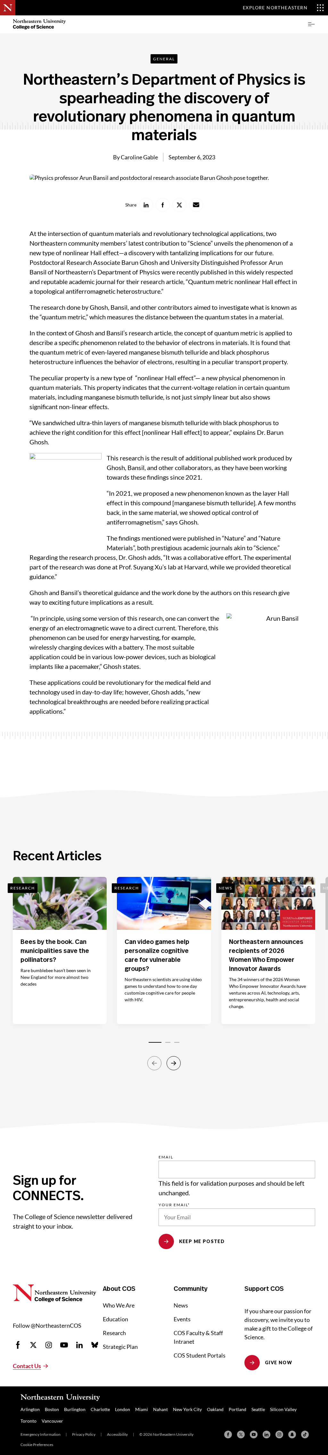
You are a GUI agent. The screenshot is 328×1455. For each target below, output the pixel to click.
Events (182, 1319)
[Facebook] (228, 1434)
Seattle (258, 1409)
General (164, 58)
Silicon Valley (283, 1409)
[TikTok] (305, 1434)
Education (115, 1319)
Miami (141, 1409)
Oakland (215, 1409)
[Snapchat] (292, 1434)
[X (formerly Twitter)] (241, 1434)
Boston (52, 1409)
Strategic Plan (120, 1346)
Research (114, 1332)
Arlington (30, 1409)
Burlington (75, 1409)
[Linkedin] (266, 1434)
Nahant (160, 1409)
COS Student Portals (200, 1355)
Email (166, 1157)
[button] (311, 24)
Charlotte (100, 1409)
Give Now (278, 1362)
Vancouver (52, 1421)
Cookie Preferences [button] (36, 1444)
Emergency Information (40, 1434)
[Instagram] (279, 1434)
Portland (237, 1409)
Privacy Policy (83, 1434)
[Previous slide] (154, 1063)
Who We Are (119, 1305)
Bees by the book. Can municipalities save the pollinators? (54, 951)
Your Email (174, 1205)
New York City (187, 1409)
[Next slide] (174, 1063)
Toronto (28, 1421)
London (122, 1409)
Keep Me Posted (202, 1241)
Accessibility (117, 1434)
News (181, 1305)
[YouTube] (254, 1434)
